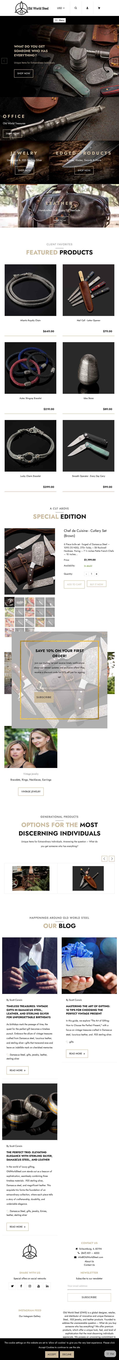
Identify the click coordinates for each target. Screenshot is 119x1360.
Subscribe (44, 697)
